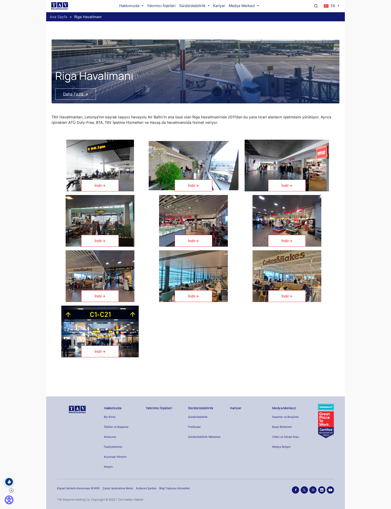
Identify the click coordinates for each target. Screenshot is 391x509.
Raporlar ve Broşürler (285, 417)
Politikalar (194, 427)
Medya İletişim (281, 446)
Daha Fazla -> (75, 94)
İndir (100, 185)
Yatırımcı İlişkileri (161, 5)
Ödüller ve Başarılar (116, 427)
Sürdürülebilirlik (193, 5)
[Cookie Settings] (9, 481)
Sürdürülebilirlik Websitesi (204, 436)
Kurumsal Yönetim (115, 456)
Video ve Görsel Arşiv (285, 436)
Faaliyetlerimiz (113, 446)
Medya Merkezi (242, 5)
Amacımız (110, 436)
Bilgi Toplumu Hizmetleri (174, 488)
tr (332, 6)
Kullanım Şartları (146, 488)
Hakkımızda (130, 5)
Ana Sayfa (58, 17)
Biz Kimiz (110, 417)
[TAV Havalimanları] (77, 409)
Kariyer (219, 5)
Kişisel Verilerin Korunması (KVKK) (78, 488)
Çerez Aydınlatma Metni (118, 488)
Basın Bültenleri (282, 427)
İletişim (108, 466)
